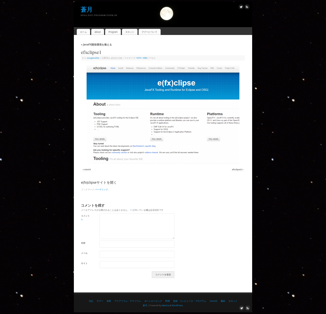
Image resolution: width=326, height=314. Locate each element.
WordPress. (177, 305)
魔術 (223, 301)
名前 (83, 243)
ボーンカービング (153, 301)
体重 (109, 301)
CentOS (213, 301)
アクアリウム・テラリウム (127, 301)
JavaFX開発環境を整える (96, 44)
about (98, 31)
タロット (129, 31)
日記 (91, 301)
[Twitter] (241, 7)
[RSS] (247, 7)
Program (112, 31)
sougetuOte (93, 58)
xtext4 (87, 169)
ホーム (83, 31)
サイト (84, 263)
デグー (100, 301)
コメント (85, 217)
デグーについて (149, 31)
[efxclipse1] (163, 114)
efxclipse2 (237, 169)
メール (84, 253)
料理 (167, 301)
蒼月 (87, 9)
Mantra (165, 305)
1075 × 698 (141, 58)
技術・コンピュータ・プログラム (189, 301)
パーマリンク (101, 189)
